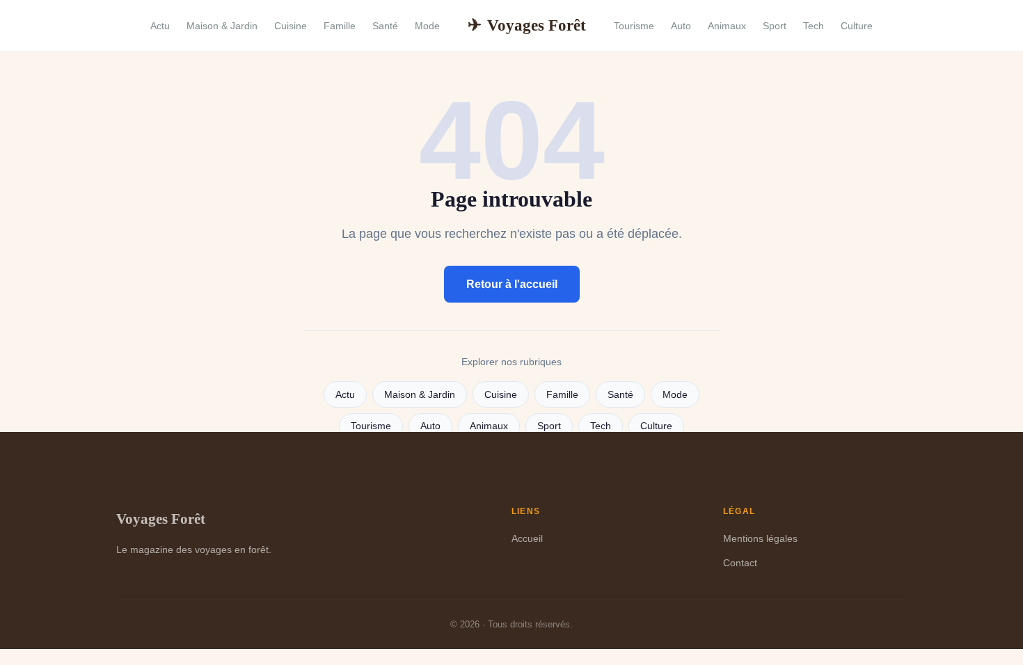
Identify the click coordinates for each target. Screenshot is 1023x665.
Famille (340, 25)
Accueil (527, 538)
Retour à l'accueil (511, 284)
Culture (857, 25)
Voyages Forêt (527, 25)
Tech (813, 25)
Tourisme (634, 25)
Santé (385, 25)
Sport (774, 25)
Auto (681, 25)
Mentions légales (760, 538)
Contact (740, 562)
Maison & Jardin (222, 25)
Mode (427, 25)
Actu (160, 25)
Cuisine (290, 25)
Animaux (727, 25)
